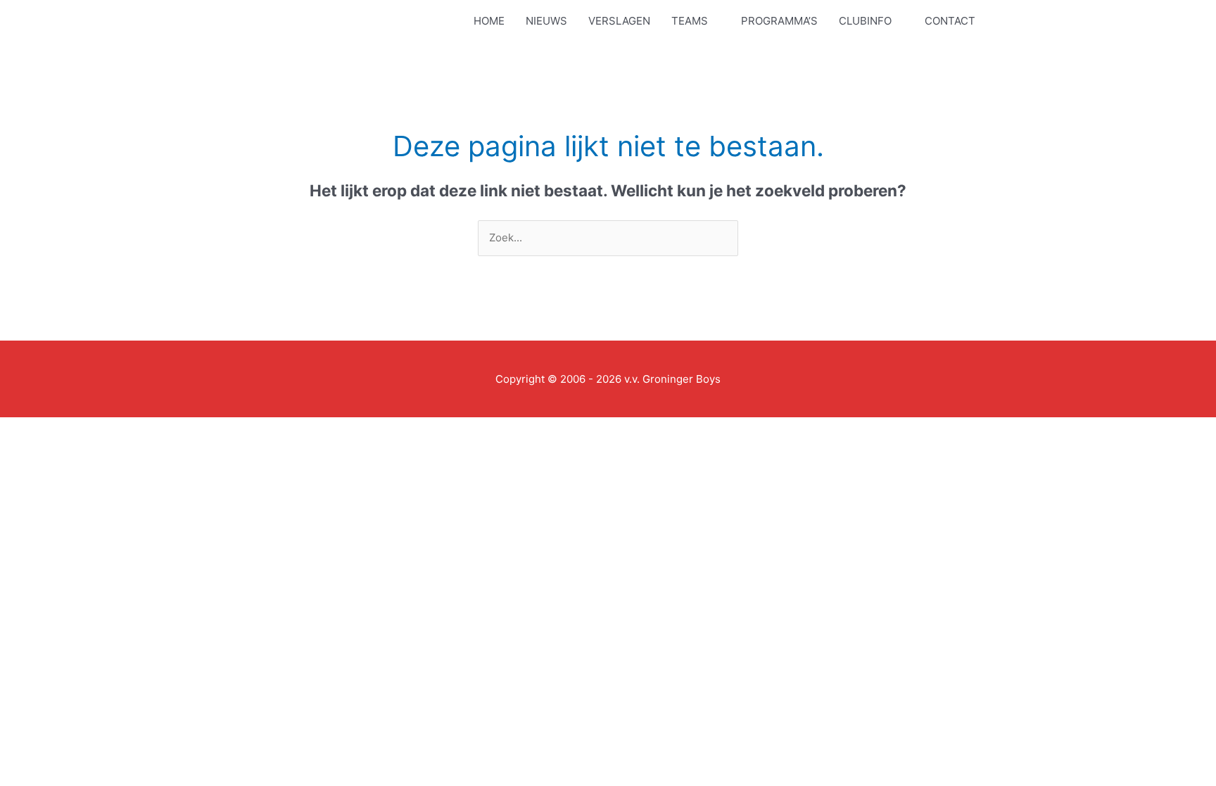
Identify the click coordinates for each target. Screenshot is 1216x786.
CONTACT (950, 20)
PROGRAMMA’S (779, 20)
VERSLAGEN (619, 20)
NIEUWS (546, 20)
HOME (489, 20)
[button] (1014, 21)
